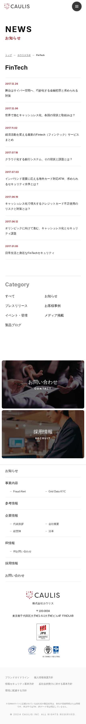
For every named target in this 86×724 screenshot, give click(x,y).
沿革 (51, 531)
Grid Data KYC (57, 491)
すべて (10, 296)
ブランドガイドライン (17, 677)
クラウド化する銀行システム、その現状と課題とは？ (38, 159)
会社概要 (54, 523)
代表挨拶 (18, 523)
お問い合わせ (14, 575)
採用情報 (11, 563)
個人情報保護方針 (43, 677)
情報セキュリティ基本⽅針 (19, 683)
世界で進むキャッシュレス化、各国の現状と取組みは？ (40, 115)
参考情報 (11, 503)
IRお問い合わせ (22, 551)
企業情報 (11, 515)
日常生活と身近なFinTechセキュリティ (29, 253)
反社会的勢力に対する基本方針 (55, 683)
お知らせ (11, 471)
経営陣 (17, 531)
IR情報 (10, 543)
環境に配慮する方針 (16, 690)
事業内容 (11, 483)
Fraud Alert (19, 491)
